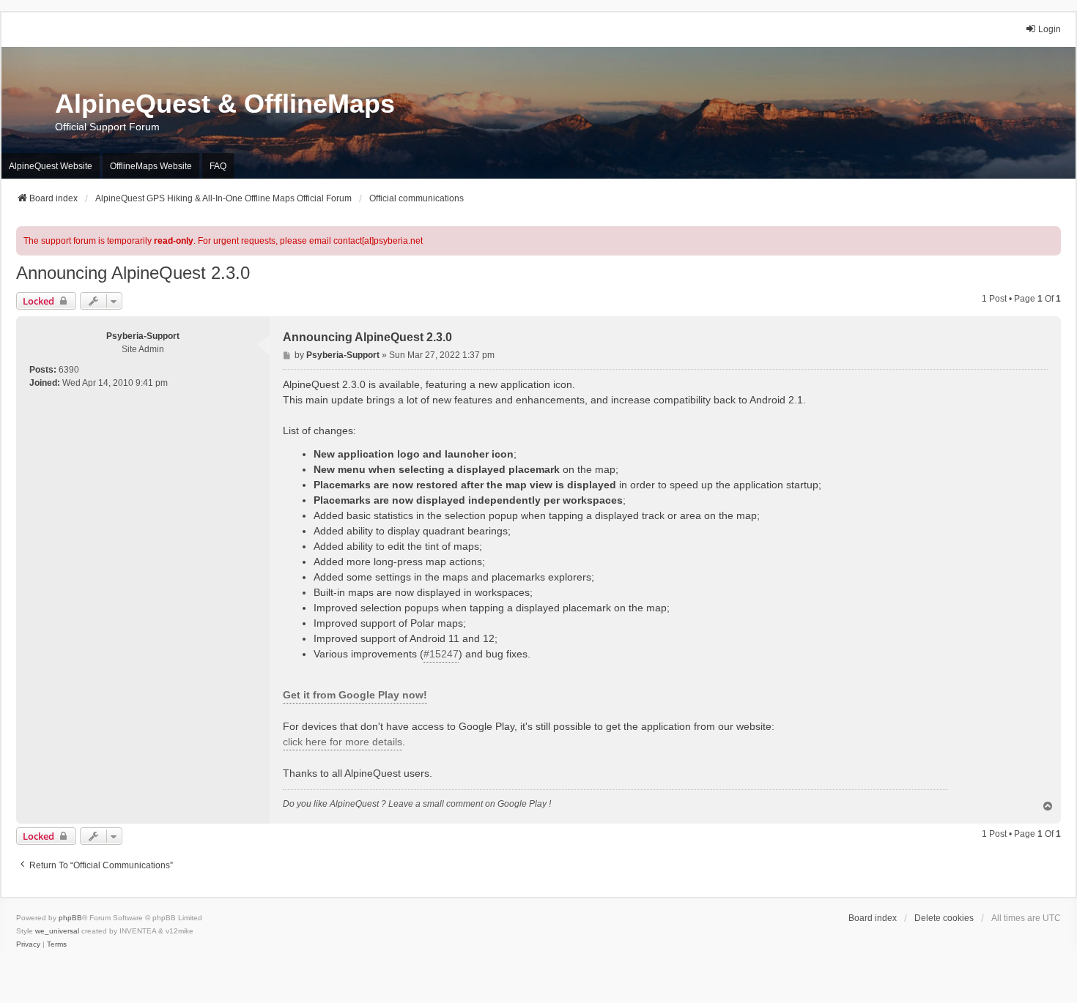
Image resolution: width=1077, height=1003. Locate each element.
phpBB (70, 918)
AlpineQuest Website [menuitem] (50, 166)
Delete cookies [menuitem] (944, 918)
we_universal (57, 931)
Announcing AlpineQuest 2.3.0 (133, 273)
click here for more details (342, 741)
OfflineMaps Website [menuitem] (151, 166)
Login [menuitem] (1049, 29)
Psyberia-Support (143, 336)
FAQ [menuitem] (218, 166)
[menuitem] (28, 944)
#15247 (441, 654)
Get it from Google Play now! (355, 695)
